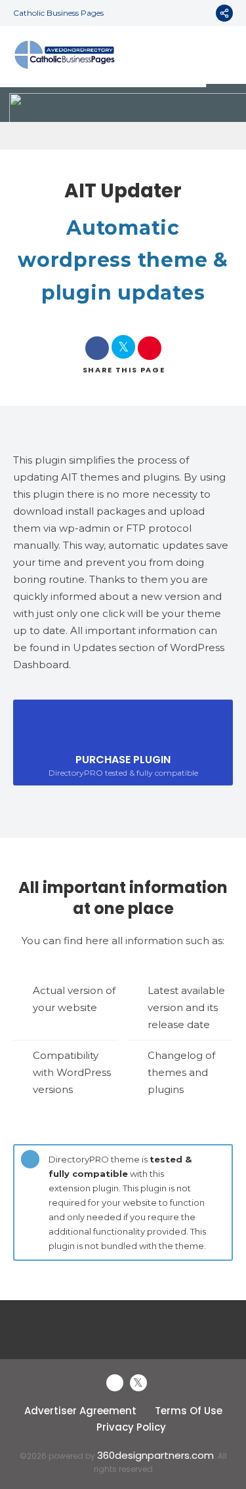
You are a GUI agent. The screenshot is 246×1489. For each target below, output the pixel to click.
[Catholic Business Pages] (65, 55)
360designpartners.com (155, 1455)
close (220, 1157)
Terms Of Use (188, 1411)
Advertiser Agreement (80, 1411)
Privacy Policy (131, 1427)
